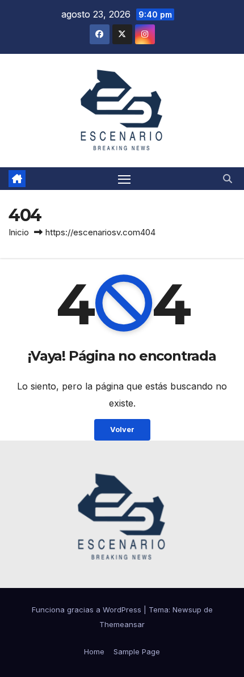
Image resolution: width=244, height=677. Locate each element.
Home (94, 651)
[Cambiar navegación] (124, 179)
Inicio (19, 232)
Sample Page (136, 651)
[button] (227, 178)
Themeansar (122, 624)
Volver (122, 429)
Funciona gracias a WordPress (88, 609)
